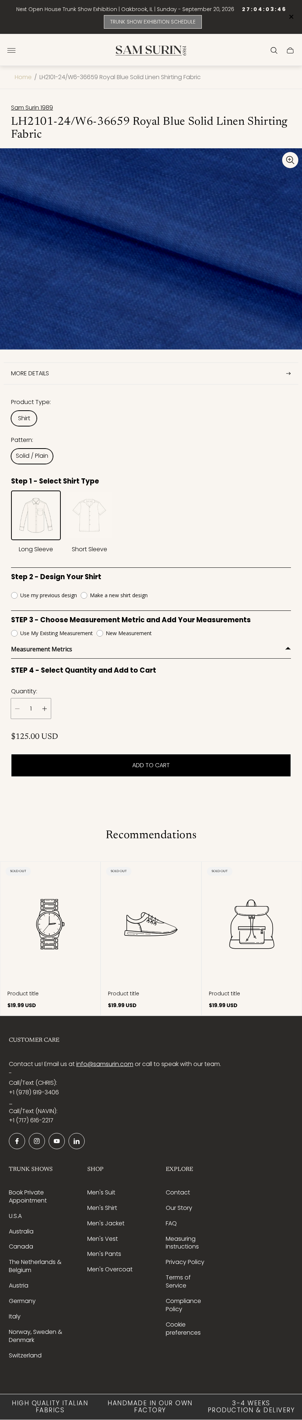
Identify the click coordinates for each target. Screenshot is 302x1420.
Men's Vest (102, 1239)
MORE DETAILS (30, 373)
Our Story (179, 1208)
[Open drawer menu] (11, 50)
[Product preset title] (50, 924)
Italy (15, 1316)
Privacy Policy (185, 1262)
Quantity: (24, 691)
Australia (21, 1231)
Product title (23, 993)
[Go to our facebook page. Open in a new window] (17, 1141)
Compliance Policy (183, 1305)
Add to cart (151, 765)
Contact (178, 1192)
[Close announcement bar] (290, 16)
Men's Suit (101, 1192)
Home (23, 77)
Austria (18, 1285)
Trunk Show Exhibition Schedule (153, 21)
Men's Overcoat (110, 1269)
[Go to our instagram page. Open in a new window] (37, 1141)
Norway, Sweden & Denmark (35, 1336)
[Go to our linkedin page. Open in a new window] (77, 1141)
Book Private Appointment (28, 1196)
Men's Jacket (105, 1223)
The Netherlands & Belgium (35, 1266)
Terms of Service (178, 1281)
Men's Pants (104, 1254)
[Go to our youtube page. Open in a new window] (57, 1141)
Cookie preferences (183, 1328)
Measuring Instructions (182, 1243)
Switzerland (25, 1355)
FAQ (171, 1223)
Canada (21, 1246)
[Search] (274, 50)
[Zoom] (290, 160)
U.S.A (15, 1216)
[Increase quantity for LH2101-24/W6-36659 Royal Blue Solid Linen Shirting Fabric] (44, 708)
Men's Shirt (102, 1208)
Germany (22, 1301)
